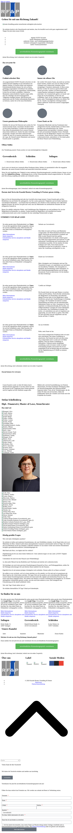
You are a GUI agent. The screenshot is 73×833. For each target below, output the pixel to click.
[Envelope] (61, 663)
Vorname (5, 795)
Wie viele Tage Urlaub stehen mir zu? (14, 585)
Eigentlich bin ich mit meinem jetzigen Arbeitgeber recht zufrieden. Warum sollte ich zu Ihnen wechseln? (34, 570)
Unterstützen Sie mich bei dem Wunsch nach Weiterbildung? (21, 558)
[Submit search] (19, 760)
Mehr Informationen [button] (9, 234)
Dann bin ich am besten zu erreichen (13, 820)
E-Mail (4, 805)
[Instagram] (56, 663)
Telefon (38, 805)
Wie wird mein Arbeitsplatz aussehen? (14, 539)
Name (4, 800)
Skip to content (5, 1)
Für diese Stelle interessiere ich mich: (13, 815)
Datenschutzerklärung (38, 826)
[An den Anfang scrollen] (36, 758)
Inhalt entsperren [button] (8, 236)
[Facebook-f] (51, 663)
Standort (4, 810)
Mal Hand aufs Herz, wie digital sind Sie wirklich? (18, 550)
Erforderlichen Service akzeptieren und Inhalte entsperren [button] (17, 238)
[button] (36, 539)
